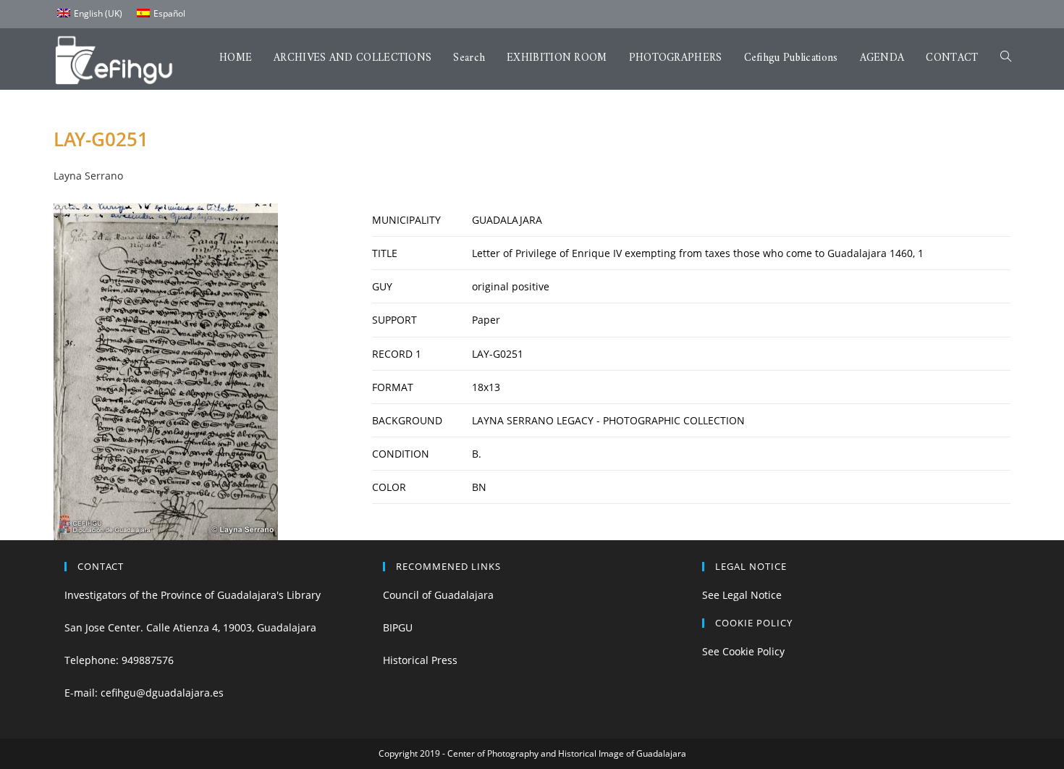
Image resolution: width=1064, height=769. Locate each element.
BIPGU (398, 627)
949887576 (148, 660)
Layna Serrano (88, 175)
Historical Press (420, 660)
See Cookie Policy (743, 651)
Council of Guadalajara (438, 595)
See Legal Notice (742, 595)
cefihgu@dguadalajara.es (162, 692)
